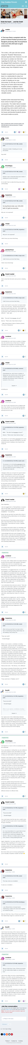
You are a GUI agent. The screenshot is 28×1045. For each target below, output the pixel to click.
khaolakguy (8, 165)
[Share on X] (2, 1034)
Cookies (20, 1041)
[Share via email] (9, 1034)
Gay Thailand (18, 23)
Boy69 (7, 690)
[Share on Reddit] (7, 1034)
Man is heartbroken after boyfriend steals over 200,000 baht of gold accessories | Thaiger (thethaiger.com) (12, 125)
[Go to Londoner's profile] (2, 337)
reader (20, 460)
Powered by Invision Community (14, 1042)
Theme (7, 1041)
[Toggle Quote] (3, 143)
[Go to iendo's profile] (2, 139)
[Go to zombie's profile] (2, 30)
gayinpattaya (9, 249)
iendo (7, 138)
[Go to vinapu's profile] (2, 224)
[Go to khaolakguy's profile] (2, 166)
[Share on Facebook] (4, 1034)
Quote (6, 132)
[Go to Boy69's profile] (2, 691)
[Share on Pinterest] (12, 1034)
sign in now (9, 1009)
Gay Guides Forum (9, 2)
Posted (10, 31)
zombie (4, 23)
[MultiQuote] (2, 132)
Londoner (8, 336)
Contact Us (14, 1041)
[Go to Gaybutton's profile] (2, 195)
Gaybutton (8, 195)
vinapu (7, 223)
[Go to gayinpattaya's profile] (2, 250)
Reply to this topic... (9, 1018)
